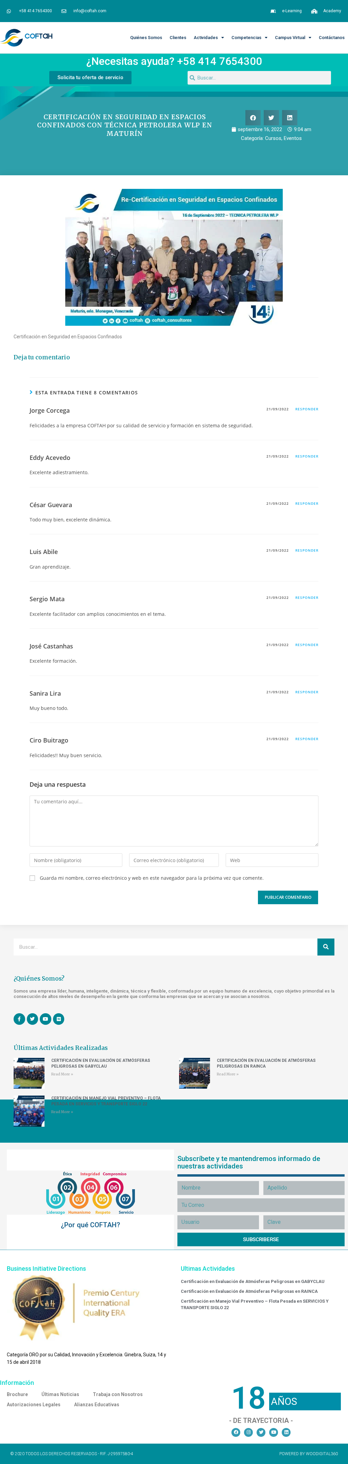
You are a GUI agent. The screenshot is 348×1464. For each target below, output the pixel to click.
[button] (253, 117)
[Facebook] (235, 1432)
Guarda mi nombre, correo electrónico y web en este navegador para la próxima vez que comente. (152, 878)
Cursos (273, 138)
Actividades (206, 37)
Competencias (246, 37)
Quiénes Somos (146, 37)
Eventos (293, 138)
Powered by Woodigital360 (308, 1453)
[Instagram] (248, 1432)
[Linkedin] (286, 1432)
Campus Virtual (290, 37)
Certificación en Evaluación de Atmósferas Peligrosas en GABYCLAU (253, 1281)
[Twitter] (261, 1432)
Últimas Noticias (60, 1394)
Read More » (62, 1074)
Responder (306, 409)
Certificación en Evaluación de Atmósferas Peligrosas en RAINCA (249, 1291)
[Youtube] (273, 1432)
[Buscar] (325, 947)
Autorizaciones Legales (33, 1404)
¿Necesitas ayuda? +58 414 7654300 (174, 61)
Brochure (17, 1394)
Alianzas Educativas (96, 1404)
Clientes (178, 37)
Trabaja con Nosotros (118, 1394)
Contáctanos (332, 37)
